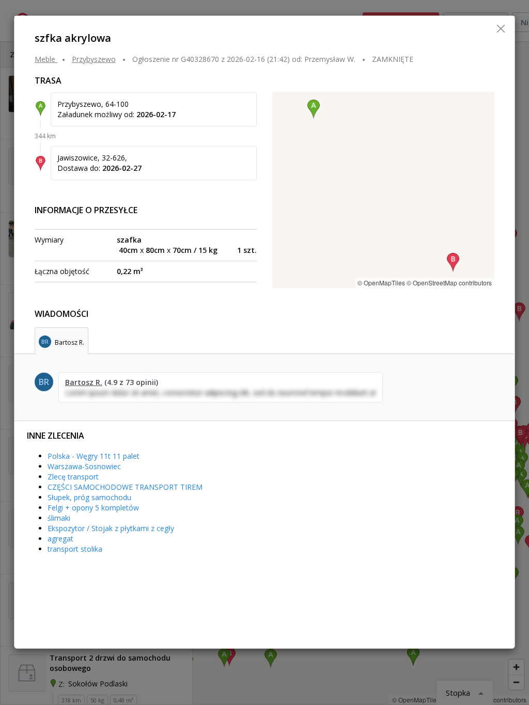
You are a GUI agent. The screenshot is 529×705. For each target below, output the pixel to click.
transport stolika (75, 549)
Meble (45, 59)
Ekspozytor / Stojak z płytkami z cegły (111, 528)
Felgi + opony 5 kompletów (93, 507)
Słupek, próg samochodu (89, 497)
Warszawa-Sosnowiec (84, 466)
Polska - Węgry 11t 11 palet (93, 456)
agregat (60, 538)
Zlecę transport (73, 477)
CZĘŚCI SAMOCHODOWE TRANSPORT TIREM (125, 487)
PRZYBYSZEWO (94, 59)
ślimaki (59, 518)
